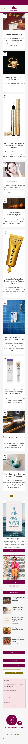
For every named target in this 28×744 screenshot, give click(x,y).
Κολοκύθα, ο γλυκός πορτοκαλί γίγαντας (14, 214)
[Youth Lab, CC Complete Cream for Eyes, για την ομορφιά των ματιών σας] (14, 371)
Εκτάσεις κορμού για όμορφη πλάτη (14, 438)
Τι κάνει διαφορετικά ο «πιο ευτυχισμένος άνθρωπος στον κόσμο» (18, 598)
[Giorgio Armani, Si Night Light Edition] (14, 62)
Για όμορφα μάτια (14, 181)
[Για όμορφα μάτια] (14, 169)
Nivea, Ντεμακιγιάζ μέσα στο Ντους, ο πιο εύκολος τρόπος (14, 338)
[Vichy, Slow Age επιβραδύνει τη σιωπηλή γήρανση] (14, 462)
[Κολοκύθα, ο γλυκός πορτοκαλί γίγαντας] (14, 203)
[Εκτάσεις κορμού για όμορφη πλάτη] (14, 422)
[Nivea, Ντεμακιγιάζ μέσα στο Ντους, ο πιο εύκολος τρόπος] (14, 317)
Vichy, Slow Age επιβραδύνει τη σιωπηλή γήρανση (14, 475)
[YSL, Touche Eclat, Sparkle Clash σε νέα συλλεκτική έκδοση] (14, 117)
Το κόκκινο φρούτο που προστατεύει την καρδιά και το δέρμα (18, 639)
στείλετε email (18, 705)
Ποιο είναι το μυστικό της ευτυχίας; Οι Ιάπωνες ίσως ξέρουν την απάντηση (18, 609)
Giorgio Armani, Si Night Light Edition (14, 78)
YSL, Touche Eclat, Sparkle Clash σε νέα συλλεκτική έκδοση (14, 145)
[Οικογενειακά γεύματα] (14, 21)
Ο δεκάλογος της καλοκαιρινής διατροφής (17, 628)
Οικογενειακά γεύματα (14, 34)
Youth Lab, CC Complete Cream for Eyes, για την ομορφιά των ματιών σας (14, 392)
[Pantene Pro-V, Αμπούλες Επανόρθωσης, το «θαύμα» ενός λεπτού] (14, 252)
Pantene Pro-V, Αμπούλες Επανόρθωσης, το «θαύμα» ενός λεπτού (14, 281)
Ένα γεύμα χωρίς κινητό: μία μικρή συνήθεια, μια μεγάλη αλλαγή (17, 619)
